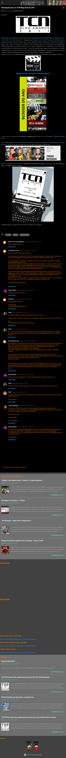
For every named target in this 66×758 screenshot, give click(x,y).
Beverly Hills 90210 (8, 661)
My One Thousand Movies (16, 241)
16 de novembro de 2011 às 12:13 (28, 250)
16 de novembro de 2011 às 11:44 (33, 241)
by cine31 (8, 235)
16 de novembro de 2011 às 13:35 (28, 341)
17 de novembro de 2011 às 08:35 (25, 426)
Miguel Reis (37, 40)
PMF (9, 392)
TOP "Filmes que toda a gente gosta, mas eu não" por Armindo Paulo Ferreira (28, 717)
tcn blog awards (24, 235)
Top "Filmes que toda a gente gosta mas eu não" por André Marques (25, 677)
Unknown (11, 299)
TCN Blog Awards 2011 (16, 40)
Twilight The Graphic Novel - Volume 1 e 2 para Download (21, 480)
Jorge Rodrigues (13, 405)
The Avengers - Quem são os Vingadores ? (16, 520)
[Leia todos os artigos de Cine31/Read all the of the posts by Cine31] (29, 751)
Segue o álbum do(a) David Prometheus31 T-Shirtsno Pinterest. (18, 639)
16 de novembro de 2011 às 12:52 (20, 312)
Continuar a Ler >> (58, 495)
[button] (64, 8)
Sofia (9, 312)
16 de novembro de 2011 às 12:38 (23, 299)
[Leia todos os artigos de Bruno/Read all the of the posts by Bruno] (36, 751)
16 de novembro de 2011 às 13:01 (20, 329)
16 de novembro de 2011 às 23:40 (27, 405)
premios (15, 235)
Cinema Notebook (48, 40)
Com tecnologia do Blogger (34, 755)
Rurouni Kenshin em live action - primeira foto (17, 697)
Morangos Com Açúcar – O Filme (13, 500)
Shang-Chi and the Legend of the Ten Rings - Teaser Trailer (22, 541)
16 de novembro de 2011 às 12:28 (25, 290)
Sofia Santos (14, 50)
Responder (11, 247)
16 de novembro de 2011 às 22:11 (20, 392)
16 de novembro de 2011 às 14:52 (20, 383)
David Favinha (12, 290)
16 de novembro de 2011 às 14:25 (25, 374)
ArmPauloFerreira (13, 250)
